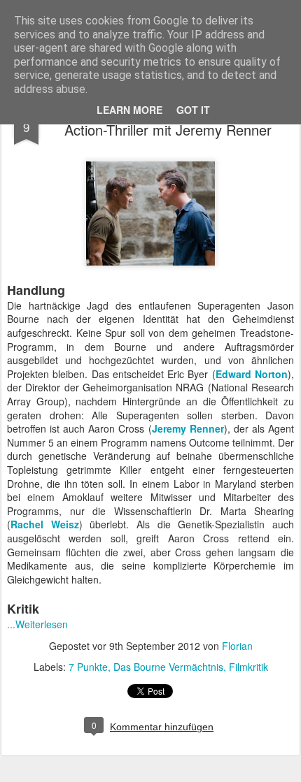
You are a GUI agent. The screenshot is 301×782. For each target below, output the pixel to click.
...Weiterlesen (37, 624)
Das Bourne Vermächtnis (168, 667)
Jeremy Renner (188, 428)
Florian (237, 646)
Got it (193, 110)
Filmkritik (248, 667)
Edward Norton (252, 374)
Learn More (129, 110)
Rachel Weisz (44, 524)
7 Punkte (88, 667)
